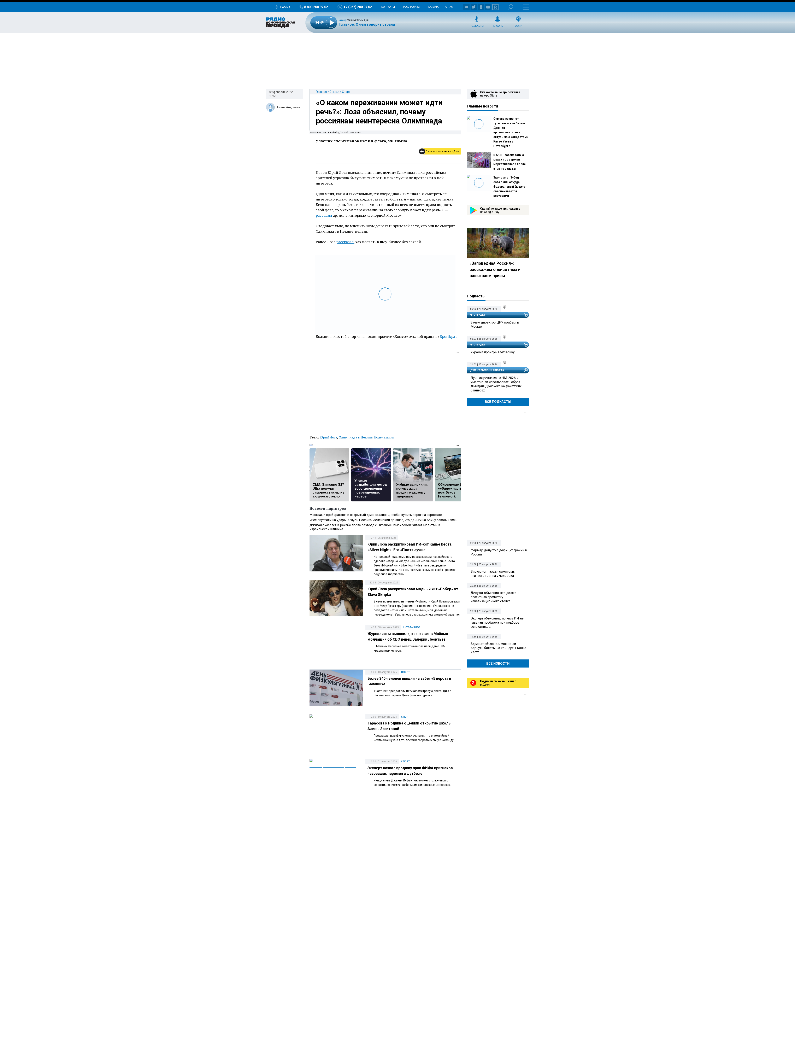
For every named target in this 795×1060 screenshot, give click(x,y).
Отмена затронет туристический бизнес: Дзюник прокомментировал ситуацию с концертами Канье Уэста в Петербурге (510, 132)
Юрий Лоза (328, 437)
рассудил (324, 215)
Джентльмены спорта (487, 370)
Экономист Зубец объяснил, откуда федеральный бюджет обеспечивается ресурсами (510, 186)
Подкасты (477, 25)
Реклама (432, 6)
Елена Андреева (288, 107)
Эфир (518, 25)
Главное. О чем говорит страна (367, 24)
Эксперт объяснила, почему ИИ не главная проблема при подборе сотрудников (497, 622)
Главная (321, 91)
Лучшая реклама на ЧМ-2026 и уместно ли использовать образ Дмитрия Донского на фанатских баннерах (496, 384)
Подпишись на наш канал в (442, 151)
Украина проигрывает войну (493, 352)
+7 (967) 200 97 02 (357, 7)
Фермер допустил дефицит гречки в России (499, 552)
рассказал (345, 241)
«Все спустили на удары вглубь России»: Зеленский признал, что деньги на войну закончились (383, 520)
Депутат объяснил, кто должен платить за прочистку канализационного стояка (494, 597)
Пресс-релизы (411, 6)
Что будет (477, 314)
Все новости (498, 663)
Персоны (498, 25)
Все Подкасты (498, 402)
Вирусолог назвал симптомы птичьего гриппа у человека (493, 574)
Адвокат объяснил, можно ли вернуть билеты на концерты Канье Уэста (498, 648)
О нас (449, 6)
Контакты (388, 6)
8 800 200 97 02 (316, 7)
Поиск (510, 7)
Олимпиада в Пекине (355, 437)
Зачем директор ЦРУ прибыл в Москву (495, 324)
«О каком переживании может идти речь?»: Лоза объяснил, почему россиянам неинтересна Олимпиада (379, 111)
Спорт (346, 91)
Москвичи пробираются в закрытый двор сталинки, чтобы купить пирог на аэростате (376, 515)
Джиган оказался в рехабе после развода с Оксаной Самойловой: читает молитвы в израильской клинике (375, 527)
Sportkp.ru (449, 336)
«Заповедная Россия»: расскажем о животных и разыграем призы (495, 269)
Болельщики (384, 437)
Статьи (334, 91)
